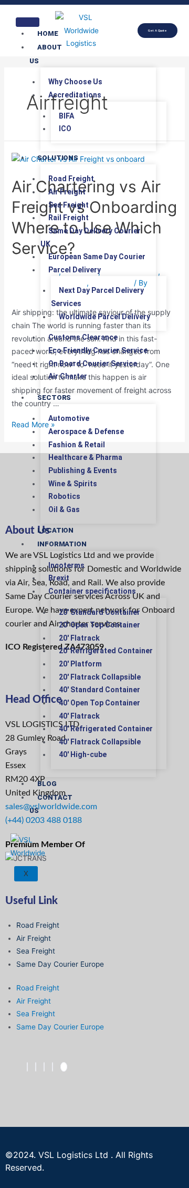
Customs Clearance (83, 337)
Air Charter (67, 376)
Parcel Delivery (74, 270)
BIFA (66, 116)
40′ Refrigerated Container (106, 728)
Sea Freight (68, 205)
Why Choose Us (75, 81)
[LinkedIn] (44, 1067)
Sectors (54, 397)
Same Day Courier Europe (60, 964)
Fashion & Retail (76, 444)
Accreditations (74, 95)
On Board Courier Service (92, 363)
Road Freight (71, 178)
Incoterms (66, 565)
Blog (47, 784)
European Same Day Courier (96, 256)
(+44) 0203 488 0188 (43, 820)
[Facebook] (27, 1067)
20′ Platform (80, 664)
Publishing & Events (82, 470)
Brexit (58, 578)
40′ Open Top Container (99, 703)
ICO (65, 128)
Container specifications (92, 591)
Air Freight (67, 192)
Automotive (68, 418)
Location (55, 530)
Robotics (64, 496)
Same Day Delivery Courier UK (90, 237)
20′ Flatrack (79, 638)
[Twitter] (35, 1067)
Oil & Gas (64, 509)
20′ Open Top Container (99, 625)
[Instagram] (52, 1067)
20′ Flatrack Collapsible (100, 677)
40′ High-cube (83, 754)
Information (62, 544)
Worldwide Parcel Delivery (104, 316)
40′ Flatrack (79, 716)
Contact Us (50, 804)
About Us (45, 54)
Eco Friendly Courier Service (98, 350)
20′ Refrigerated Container (106, 650)
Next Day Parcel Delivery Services (97, 297)
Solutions (57, 158)
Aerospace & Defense (86, 431)
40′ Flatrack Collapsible (100, 742)
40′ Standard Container (99, 689)
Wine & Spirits (72, 483)
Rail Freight (68, 217)
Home (47, 33)
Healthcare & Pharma (85, 457)
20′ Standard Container (99, 612)
